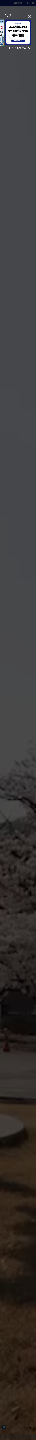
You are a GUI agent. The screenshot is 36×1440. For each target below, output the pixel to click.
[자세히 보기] (18, 32)
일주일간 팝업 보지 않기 (19, 48)
